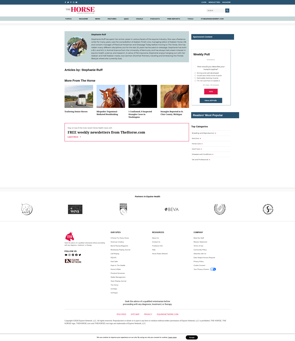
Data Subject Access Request (204, 257)
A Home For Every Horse (120, 238)
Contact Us (156, 242)
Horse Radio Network (160, 254)
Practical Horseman (118, 273)
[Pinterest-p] (71, 2)
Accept (191, 337)
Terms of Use (198, 246)
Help (153, 250)
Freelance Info (157, 246)
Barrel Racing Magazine (119, 246)
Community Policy (200, 250)
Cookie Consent (199, 265)
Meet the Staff (199, 238)
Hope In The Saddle (118, 265)
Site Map (135, 314)
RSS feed (121, 314)
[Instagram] (73, 2)
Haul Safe (114, 261)
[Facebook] (76, 255)
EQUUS (113, 257)
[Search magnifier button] (227, 11)
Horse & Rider (116, 269)
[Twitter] (68, 2)
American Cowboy (117, 242)
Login (203, 2)
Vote (211, 91)
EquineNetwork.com (167, 314)
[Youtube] (66, 255)
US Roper (114, 293)
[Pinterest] (73, 255)
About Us (155, 238)
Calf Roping (115, 254)
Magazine (226, 2)
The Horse (114, 285)
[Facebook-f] (65, 2)
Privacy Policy (199, 261)
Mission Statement (200, 242)
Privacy (148, 314)
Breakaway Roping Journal (120, 250)
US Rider (114, 289)
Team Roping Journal (118, 281)
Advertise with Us (200, 254)
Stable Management (118, 277)
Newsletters (214, 2)
